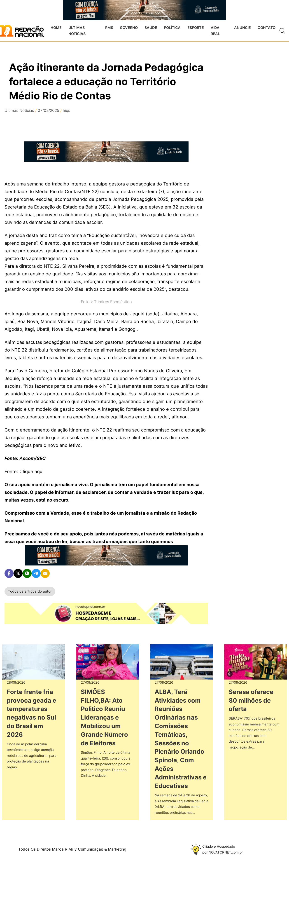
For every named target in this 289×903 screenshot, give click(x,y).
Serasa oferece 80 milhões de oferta (251, 700)
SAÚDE (150, 27)
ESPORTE (195, 27)
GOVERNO (129, 27)
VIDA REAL (215, 30)
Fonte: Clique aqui (24, 471)
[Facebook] (9, 573)
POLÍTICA (172, 27)
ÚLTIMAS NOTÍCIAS (77, 30)
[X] (18, 573)
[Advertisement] (251, 180)
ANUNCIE (242, 27)
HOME (56, 27)
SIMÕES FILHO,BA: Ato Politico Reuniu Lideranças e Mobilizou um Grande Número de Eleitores (104, 717)
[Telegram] (36, 573)
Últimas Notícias (19, 110)
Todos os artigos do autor (30, 591)
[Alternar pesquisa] (282, 30)
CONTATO (266, 27)
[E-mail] (45, 573)
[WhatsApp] (27, 573)
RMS (109, 27)
